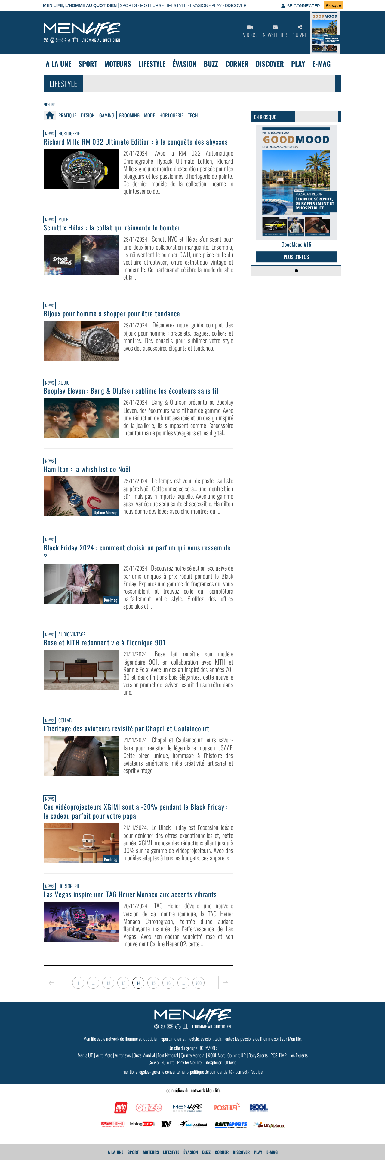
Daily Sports (258, 1055)
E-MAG (321, 64)
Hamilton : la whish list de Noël (87, 468)
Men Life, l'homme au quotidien (80, 5)
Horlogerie (171, 115)
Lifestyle (151, 64)
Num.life (167, 1062)
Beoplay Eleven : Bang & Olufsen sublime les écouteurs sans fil (131, 390)
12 (108, 983)
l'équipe (257, 1071)
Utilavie (230, 1062)
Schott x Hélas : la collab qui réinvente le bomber (112, 227)
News (49, 133)
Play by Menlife (189, 1062)
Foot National (168, 1055)
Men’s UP (85, 1055)
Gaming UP (236, 1055)
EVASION (199, 5)
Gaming (106, 115)
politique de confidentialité (211, 1071)
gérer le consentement (170, 1071)
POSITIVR (278, 1055)
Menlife (49, 104)
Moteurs (117, 64)
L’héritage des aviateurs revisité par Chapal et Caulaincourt (126, 728)
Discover (270, 64)
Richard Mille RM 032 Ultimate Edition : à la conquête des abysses (136, 141)
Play (298, 64)
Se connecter (303, 5)
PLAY (216, 5)
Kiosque (333, 5)
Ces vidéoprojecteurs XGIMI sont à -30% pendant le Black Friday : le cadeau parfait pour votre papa (136, 811)
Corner (236, 64)
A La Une (58, 64)
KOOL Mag (216, 1055)
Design (88, 115)
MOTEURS (150, 5)
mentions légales (136, 1071)
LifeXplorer (213, 1062)
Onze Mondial (144, 1055)
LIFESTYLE (176, 5)
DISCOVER (236, 5)
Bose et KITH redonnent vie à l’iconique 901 (105, 642)
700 (199, 983)
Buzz (211, 64)
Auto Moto (104, 1055)
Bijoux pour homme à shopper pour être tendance (112, 313)
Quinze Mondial (193, 1055)
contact (241, 1071)
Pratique (67, 115)
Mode (149, 115)
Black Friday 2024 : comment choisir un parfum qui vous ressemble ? (137, 552)
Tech (193, 115)
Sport (88, 64)
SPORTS (128, 5)
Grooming (129, 115)
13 (123, 983)
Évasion (184, 64)
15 (154, 983)
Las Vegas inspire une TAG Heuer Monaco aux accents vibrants (130, 894)
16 (169, 983)
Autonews (123, 1055)
